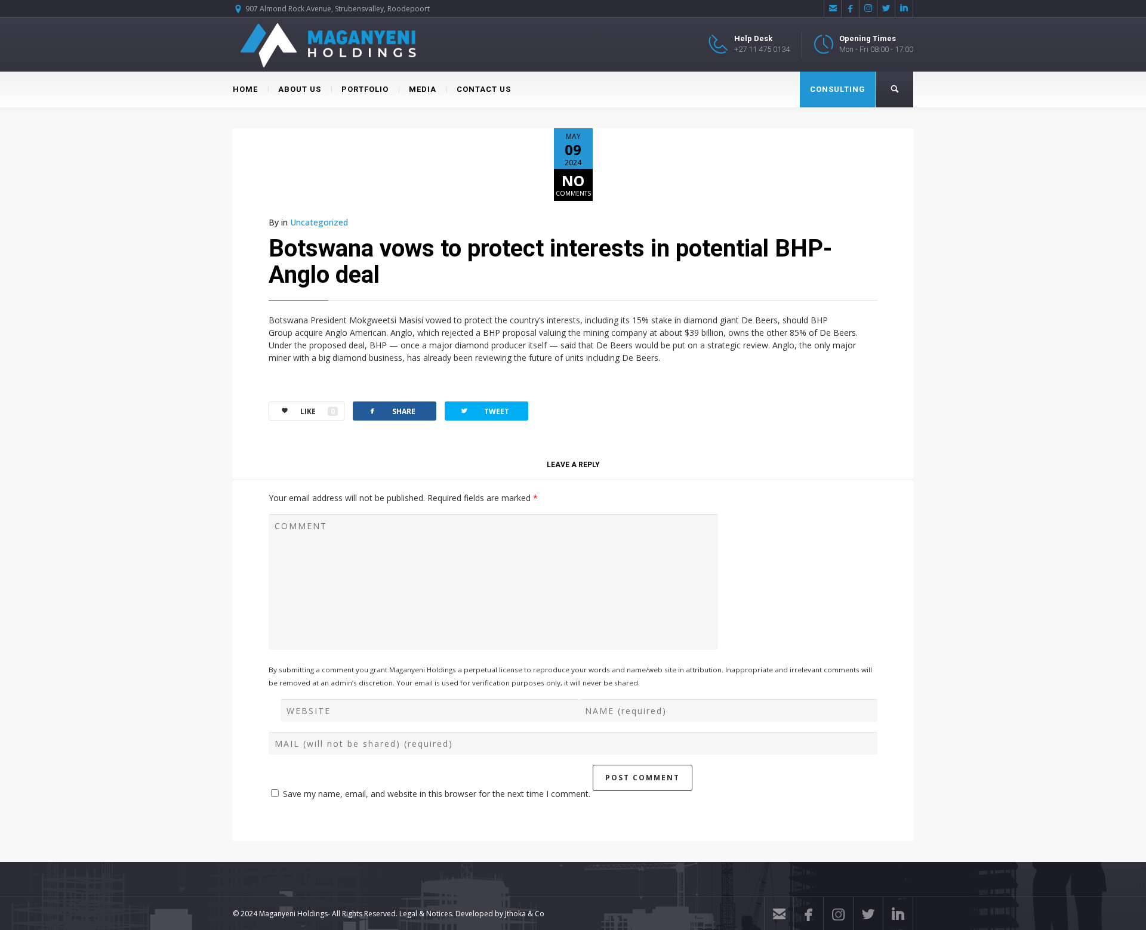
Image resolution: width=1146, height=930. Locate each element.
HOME (245, 89)
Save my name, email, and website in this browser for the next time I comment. (436, 793)
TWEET (484, 410)
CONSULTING (837, 89)
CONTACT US (484, 89)
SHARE (391, 410)
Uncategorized (319, 222)
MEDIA (422, 89)
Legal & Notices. (426, 914)
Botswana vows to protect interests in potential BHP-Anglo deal (550, 261)
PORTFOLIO (365, 89)
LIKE (317, 411)
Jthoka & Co (524, 914)
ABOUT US (299, 89)
